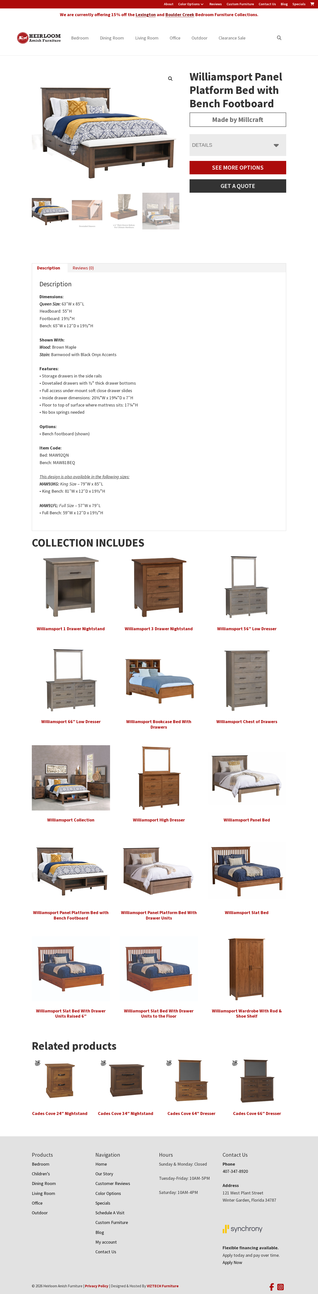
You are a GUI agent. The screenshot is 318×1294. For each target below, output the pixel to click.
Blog (284, 4)
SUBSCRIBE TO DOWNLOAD (190, 691)
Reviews (215, 4)
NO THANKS (190, 710)
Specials (299, 4)
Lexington (146, 14)
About (168, 4)
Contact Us (267, 4)
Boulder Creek (179, 14)
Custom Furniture (240, 4)
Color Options (189, 4)
